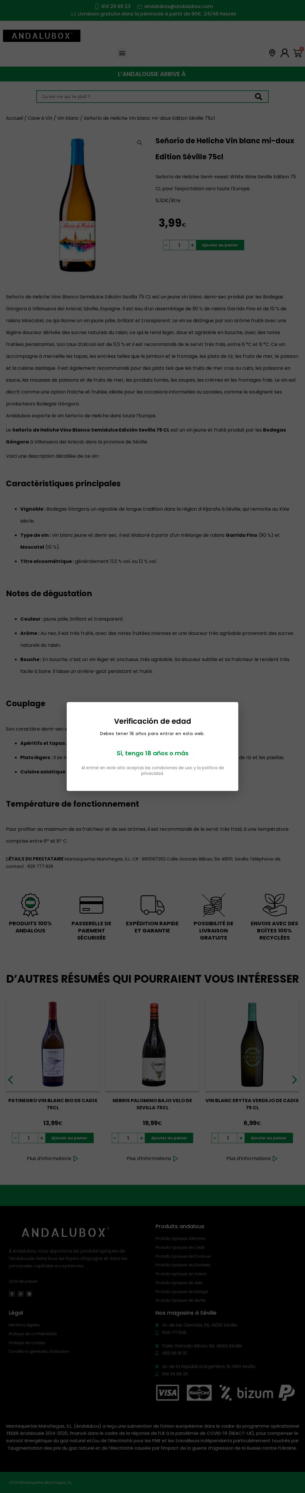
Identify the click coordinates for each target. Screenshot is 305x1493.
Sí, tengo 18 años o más (153, 753)
